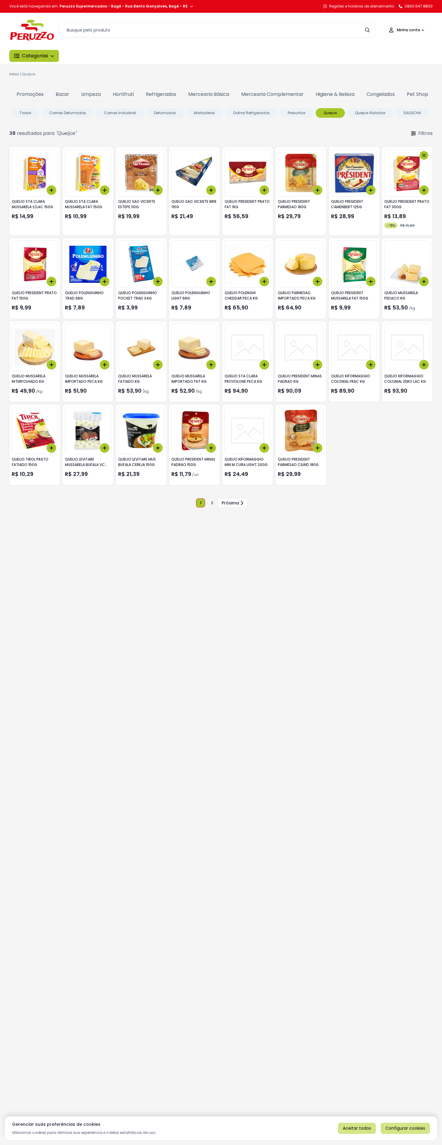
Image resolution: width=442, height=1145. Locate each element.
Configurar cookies (405, 1128)
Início (14, 74)
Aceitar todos (357, 1128)
